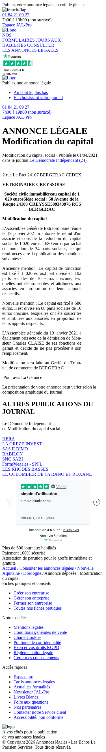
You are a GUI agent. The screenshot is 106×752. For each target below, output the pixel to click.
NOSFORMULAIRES (19, 37)
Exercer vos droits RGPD (36, 647)
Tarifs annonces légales (34, 681)
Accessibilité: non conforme (38, 717)
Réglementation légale (33, 652)
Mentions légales (29, 627)
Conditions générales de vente (40, 632)
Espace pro (23, 676)
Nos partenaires (27, 707)
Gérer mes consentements (36, 657)
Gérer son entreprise (31, 598)
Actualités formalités (32, 686)
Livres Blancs (26, 697)
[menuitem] (59, 92)
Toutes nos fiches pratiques (38, 608)
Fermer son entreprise (33, 603)
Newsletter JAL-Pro (31, 692)
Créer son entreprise (31, 593)
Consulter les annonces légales (47, 568)
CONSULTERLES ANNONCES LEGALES (30, 48)
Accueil (9, 568)
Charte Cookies (27, 637)
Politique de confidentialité (37, 642)
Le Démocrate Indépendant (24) (57, 160)
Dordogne (32, 573)
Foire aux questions (31, 702)
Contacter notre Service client (40, 712)
